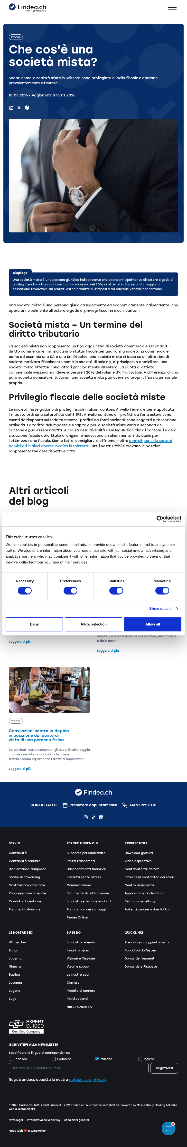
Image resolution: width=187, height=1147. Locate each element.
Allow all (152, 624)
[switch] (70, 590)
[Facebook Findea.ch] (26, 107)
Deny (34, 624)
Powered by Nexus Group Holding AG (145, 1105)
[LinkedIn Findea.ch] (11, 107)
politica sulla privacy (87, 1079)
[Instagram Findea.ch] (85, 817)
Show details (160, 608)
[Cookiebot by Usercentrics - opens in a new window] (160, 519)
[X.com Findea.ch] (19, 107)
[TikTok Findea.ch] (93, 817)
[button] (172, 7)
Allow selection (94, 624)
